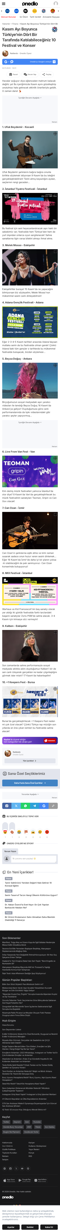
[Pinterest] (28, 1168)
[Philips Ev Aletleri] (7, 11)
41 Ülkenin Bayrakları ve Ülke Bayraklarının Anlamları (24, 1099)
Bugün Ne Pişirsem (11, 1132)
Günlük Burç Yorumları (13, 1127)
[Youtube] (22, 1168)
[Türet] (43, 11)
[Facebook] (10, 1168)
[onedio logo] (28, 1197)
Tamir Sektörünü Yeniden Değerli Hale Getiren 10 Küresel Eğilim (28, 884)
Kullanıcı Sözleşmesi (37, 1146)
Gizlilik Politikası (8, 1149)
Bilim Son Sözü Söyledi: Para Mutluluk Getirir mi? (22, 984)
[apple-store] (9, 1180)
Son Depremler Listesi (11, 1029)
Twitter (6, 1122)
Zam (27, 1122)
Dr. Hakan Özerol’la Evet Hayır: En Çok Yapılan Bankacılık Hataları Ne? (27, 906)
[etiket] (55, 29)
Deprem (17, 1122)
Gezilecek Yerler (31, 1132)
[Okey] (16, 11)
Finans (15, 24)
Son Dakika (49, 1127)
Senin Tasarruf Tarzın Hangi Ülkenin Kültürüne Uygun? (31, 895)
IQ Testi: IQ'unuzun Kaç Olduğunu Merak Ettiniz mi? (24, 1109)
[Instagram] (4, 1168)
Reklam (5, 1156)
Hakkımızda (7, 1142)
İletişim (5, 1159)
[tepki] (5, 832)
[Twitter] (16, 1168)
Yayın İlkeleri (34, 1149)
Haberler (6, 24)
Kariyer (32, 1142)
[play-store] (25, 1180)
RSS (30, 1156)
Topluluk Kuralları (9, 1153)
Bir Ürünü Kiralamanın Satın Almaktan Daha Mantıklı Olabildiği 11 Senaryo (30, 918)
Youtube (37, 1122)
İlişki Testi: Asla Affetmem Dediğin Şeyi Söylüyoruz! (24, 973)
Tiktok (37, 1127)
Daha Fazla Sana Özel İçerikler (28, 783)
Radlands (20, 53)
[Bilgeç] (52, 11)
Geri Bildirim (7, 1146)
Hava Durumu (8, 1025)
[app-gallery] (41, 1180)
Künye (31, 1153)
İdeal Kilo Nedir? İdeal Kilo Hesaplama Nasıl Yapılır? (24, 1084)
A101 (29, 1127)
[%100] (25, 11)
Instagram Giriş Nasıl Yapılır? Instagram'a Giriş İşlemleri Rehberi (29, 1094)
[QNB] (34, 11)
